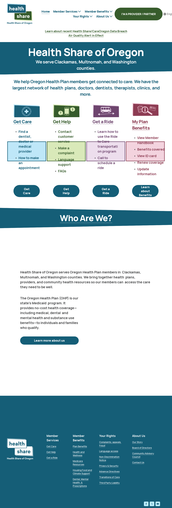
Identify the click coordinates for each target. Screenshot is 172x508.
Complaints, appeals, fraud (110, 444)
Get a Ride (106, 191)
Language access (108, 451)
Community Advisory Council (143, 455)
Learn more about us (49, 340)
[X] (152, 504)
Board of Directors (142, 447)
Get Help (66, 191)
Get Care (26, 191)
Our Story (137, 442)
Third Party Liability (109, 482)
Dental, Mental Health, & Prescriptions (80, 482)
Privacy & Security (108, 465)
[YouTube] (158, 504)
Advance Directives (109, 471)
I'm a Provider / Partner (138, 14)
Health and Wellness (78, 453)
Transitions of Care (109, 477)
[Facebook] (146, 504)
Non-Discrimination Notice (109, 458)
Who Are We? (86, 218)
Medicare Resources (78, 463)
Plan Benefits (80, 446)
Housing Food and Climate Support (82, 472)
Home (45, 11)
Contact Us (138, 462)
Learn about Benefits (145, 191)
